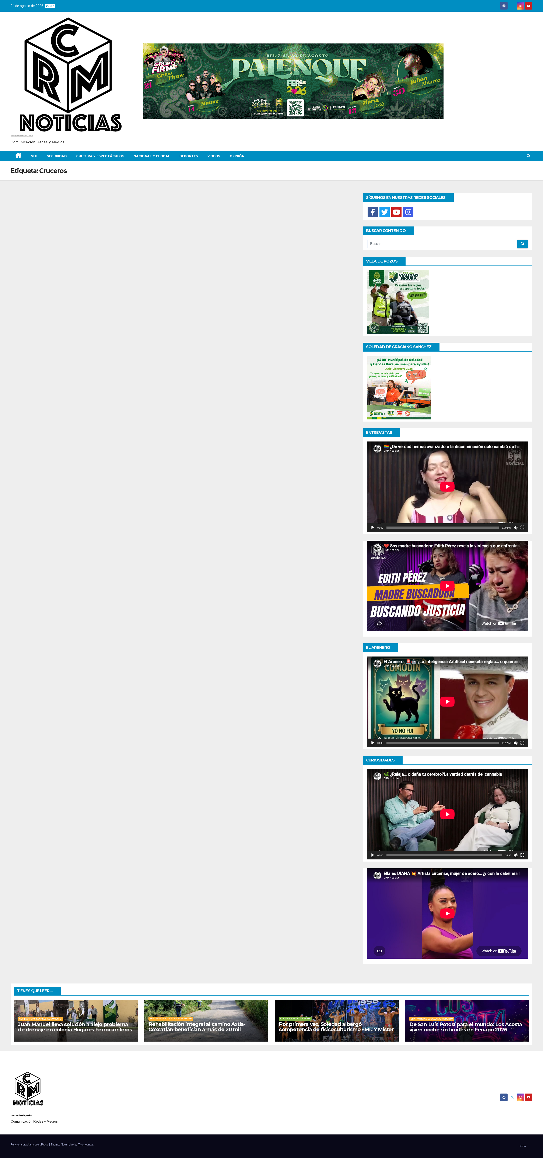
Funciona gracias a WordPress (30, 1144)
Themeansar (85, 1144)
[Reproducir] (373, 527)
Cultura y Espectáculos (100, 156)
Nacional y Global (152, 156)
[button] (528, 156)
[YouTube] (396, 212)
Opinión (237, 156)
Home (522, 1146)
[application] (447, 486)
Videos (213, 156)
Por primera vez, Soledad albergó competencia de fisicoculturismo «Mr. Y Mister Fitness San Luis (336, 1029)
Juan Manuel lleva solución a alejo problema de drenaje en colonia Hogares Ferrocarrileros (75, 1027)
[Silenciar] (516, 527)
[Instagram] (408, 212)
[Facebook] (373, 212)
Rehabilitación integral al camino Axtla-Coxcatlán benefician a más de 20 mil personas (196, 1029)
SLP (34, 156)
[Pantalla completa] (522, 527)
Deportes (188, 156)
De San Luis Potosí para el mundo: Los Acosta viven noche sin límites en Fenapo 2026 (465, 1027)
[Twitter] (384, 212)
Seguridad (57, 156)
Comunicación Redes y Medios (22, 136)
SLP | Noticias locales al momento (40, 1019)
